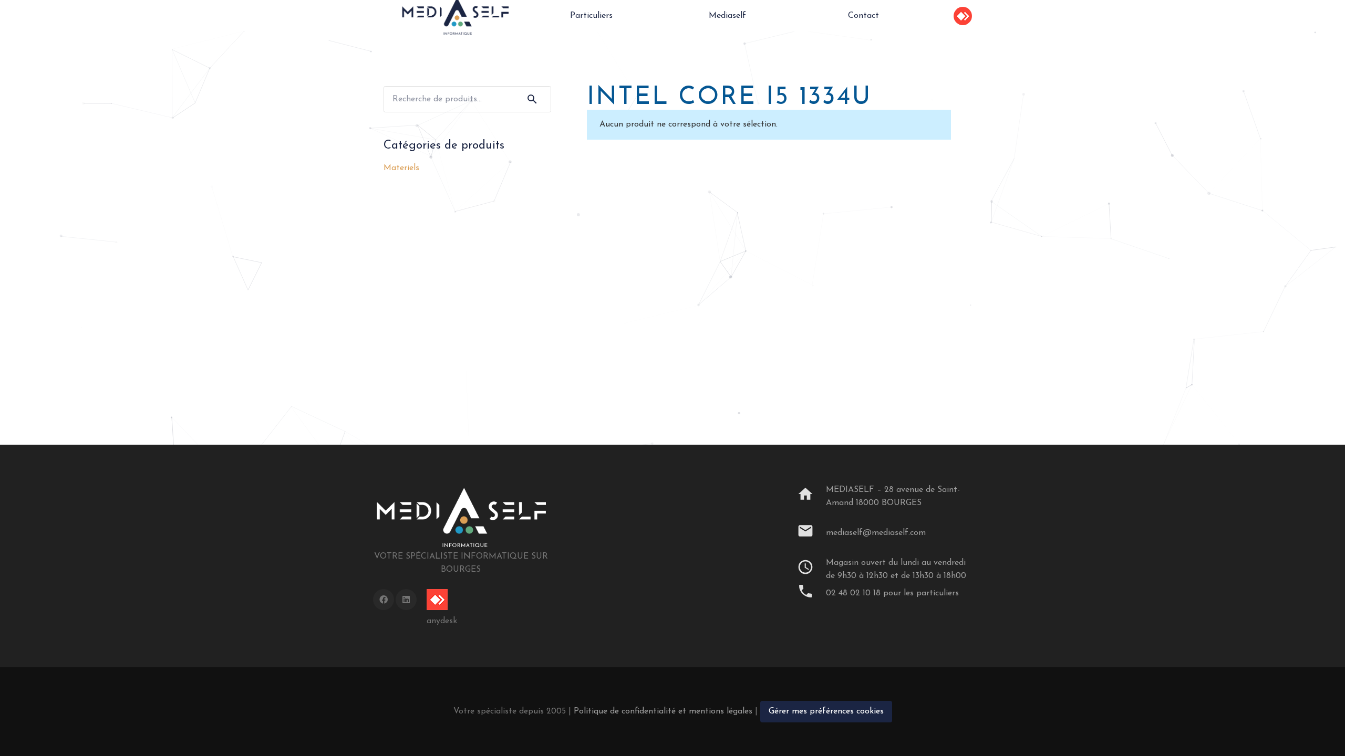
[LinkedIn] (406, 599)
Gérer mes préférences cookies (826, 711)
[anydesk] (442, 599)
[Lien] (963, 16)
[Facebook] (383, 599)
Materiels (401, 168)
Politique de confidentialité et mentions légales (663, 711)
